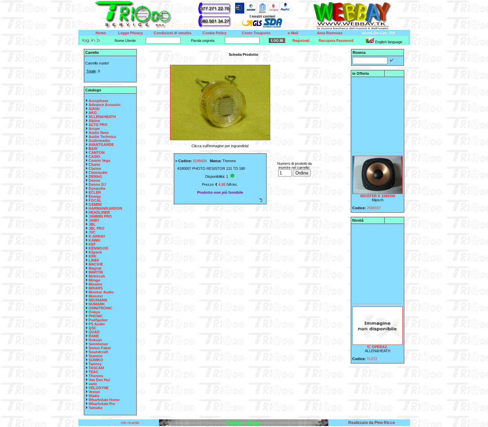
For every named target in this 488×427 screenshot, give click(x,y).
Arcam (94, 129)
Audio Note (99, 133)
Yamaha (95, 408)
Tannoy (95, 364)
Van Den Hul (99, 380)
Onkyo (94, 312)
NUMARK (97, 304)
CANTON (97, 153)
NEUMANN (98, 300)
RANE (94, 336)
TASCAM (96, 368)
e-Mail (293, 33)
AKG (93, 113)
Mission (95, 284)
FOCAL (95, 200)
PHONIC (96, 316)
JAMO (94, 220)
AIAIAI (94, 109)
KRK (93, 256)
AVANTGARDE (101, 145)
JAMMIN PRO (100, 216)
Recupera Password (336, 41)
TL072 (372, 356)
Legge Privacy (130, 33)
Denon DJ (97, 184)
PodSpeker (98, 320)
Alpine (94, 121)
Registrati (300, 41)
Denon (94, 180)
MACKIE (96, 264)
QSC (93, 328)
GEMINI (95, 204)
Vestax (94, 392)
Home (101, 33)
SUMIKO (96, 360)
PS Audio (97, 324)
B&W (93, 149)
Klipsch (95, 252)
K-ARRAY (97, 236)
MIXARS (96, 288)
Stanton (96, 356)
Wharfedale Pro (102, 404)
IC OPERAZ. (377, 344)
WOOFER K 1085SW (377, 193)
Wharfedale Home (104, 400)
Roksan (95, 340)
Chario (94, 164)
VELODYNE (99, 388)
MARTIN (96, 272)
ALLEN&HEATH (102, 117)
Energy (95, 196)
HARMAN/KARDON (105, 208)
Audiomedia (99, 141)
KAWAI (94, 240)
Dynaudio (97, 188)
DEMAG (95, 176)
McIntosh (97, 276)
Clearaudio (98, 172)
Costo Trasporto (256, 33)
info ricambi (130, 423)
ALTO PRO (98, 125)
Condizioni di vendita (172, 33)
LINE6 (94, 260)
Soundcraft (98, 352)
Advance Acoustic (105, 105)
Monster (96, 296)
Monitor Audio (101, 292)
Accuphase (98, 101)
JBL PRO (97, 228)
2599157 (374, 205)
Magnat (95, 268)
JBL (92, 224)
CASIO (94, 157)
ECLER (95, 192)
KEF (92, 244)
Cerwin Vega (99, 160)
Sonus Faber (100, 348)
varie (93, 384)
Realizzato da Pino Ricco (371, 422)
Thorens (96, 376)
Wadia (94, 396)
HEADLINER (99, 212)
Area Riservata (329, 33)
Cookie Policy (214, 33)
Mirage (94, 280)
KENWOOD (98, 248)
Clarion (95, 168)
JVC (92, 232)
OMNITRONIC (101, 308)
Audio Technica (102, 137)
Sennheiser (98, 344)
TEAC (94, 372)
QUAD (94, 332)
